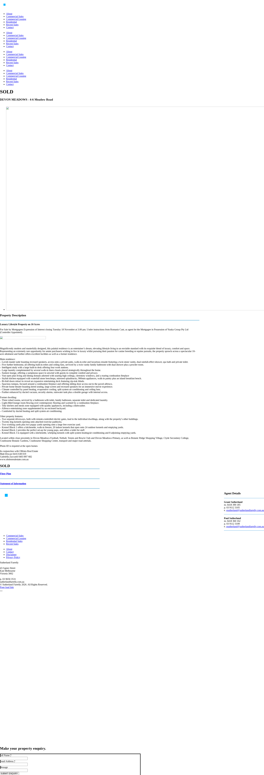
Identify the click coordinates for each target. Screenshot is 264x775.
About (9, 549)
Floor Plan (5, 473)
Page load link (7, 587)
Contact (10, 552)
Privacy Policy (13, 557)
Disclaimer (11, 554)
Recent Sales (12, 544)
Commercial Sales (15, 535)
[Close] (1, 590)
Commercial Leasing (16, 538)
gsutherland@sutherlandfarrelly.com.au (245, 510)
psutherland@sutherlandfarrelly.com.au (245, 526)
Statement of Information (13, 483)
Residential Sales (14, 541)
